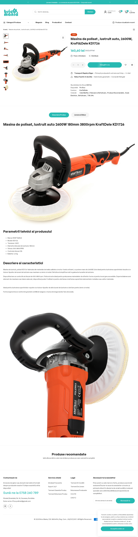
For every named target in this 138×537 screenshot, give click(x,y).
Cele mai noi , (84, 93)
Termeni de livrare (77, 486)
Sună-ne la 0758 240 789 (20, 493)
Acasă (5, 29)
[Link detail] (5, 506)
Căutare (90, 12)
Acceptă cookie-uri (117, 529)
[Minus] (73, 65)
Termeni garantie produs (57, 490)
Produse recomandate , (116, 93)
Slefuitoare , (82, 95)
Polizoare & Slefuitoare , (98, 93)
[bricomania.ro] (11, 12)
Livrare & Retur (80, 115)
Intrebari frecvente (55, 483)
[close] (135, 2)
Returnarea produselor (79, 490)
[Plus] (83, 65)
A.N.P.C (73, 498)
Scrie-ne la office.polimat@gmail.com (17, 501)
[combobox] (64, 11)
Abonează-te (125, 501)
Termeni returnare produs (57, 494)
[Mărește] (63, 37)
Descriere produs (59, 115)
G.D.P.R (73, 494)
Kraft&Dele (84, 90)
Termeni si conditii (77, 483)
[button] (28, 2)
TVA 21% (90, 95)
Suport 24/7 (52, 486)
